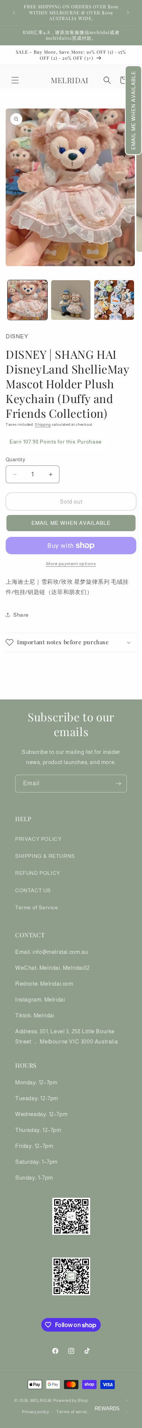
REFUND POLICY (37, 873)
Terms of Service (36, 907)
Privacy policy (35, 1411)
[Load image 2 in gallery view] (71, 300)
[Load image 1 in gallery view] (27, 300)
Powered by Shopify (73, 1400)
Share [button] (21, 615)
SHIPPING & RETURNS (45, 856)
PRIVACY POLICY (38, 839)
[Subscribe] (118, 783)
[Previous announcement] (14, 12)
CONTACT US (33, 890)
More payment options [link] (71, 563)
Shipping (43, 424)
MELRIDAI (41, 1400)
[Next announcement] (128, 12)
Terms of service (73, 1411)
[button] (133, 110)
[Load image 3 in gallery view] (114, 300)
